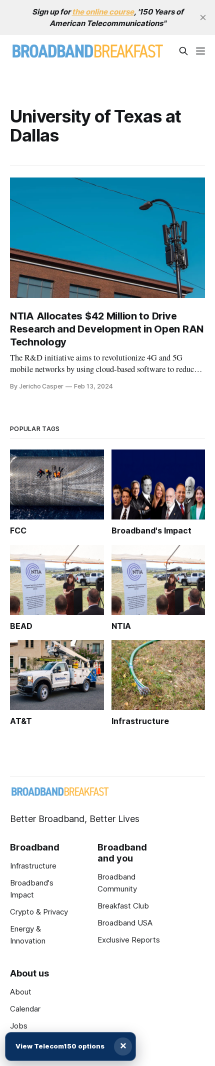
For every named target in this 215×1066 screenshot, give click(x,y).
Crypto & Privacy (39, 911)
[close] (203, 18)
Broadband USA (125, 923)
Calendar (25, 1009)
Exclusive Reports (129, 939)
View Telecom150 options (60, 1046)
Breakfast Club (123, 905)
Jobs (19, 1025)
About (21, 991)
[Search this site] (184, 51)
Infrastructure (33, 865)
